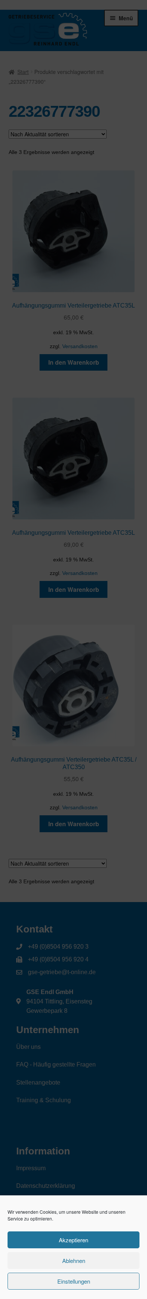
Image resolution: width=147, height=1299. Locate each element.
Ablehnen (73, 1260)
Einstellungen (73, 1281)
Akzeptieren (73, 1240)
